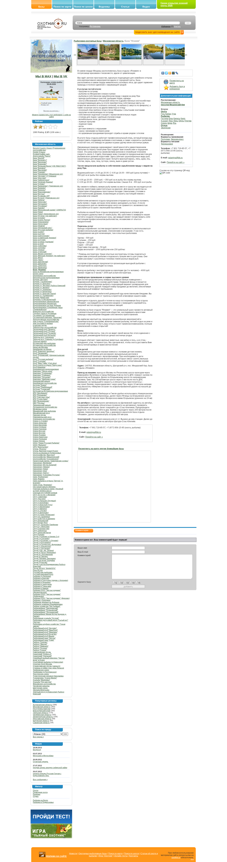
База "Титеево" (39, 248)
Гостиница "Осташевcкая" (44, 315)
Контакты (133, 856)
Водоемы (104, 6)
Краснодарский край (41, 711)
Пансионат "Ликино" (41, 467)
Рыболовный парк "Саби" (43, 640)
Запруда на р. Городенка (43, 337)
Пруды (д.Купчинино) (42, 542)
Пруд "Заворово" (40, 497)
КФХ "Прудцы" (39, 403)
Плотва (187, 121)
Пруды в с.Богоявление (43, 554)
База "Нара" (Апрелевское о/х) (46, 214)
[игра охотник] (51, 838)
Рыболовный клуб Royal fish (45, 634)
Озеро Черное (39, 441)
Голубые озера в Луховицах (45, 313)
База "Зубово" (39, 184)
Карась (176, 118)
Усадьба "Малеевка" (41, 680)
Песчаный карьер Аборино (44, 487)
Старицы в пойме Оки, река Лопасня (48, 668)
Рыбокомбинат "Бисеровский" (45, 608)
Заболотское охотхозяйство (45, 327)
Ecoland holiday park (41, 154)
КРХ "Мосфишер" (40, 393)
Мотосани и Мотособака (43, 756)
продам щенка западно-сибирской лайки (50, 768)
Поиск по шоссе (83, 6)
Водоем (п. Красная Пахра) (44, 293)
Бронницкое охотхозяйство (44, 276)
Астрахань (95, 26)
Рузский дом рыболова (42, 572)
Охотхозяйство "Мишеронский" (46, 457)
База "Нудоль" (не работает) (45, 216)
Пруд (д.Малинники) (41, 507)
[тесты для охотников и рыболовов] (51, 823)
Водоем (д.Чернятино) (42, 291)
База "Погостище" (40, 224)
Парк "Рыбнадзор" (40, 477)
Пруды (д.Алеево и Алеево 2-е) (46, 536)
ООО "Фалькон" (39, 445)
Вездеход (37, 750)
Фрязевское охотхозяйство (44, 684)
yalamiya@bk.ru (93, 432)
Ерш (171, 118)
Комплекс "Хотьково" (42, 377)
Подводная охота (40, 792)
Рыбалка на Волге (40, 800)
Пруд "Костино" (39, 499)
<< (75, 54)
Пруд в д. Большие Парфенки (45, 525)
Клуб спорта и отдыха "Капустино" (47, 365)
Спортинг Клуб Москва (42, 664)
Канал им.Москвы (40, 347)
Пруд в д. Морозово (41, 527)
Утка (174, 114)
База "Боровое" (39, 168)
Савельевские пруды (42, 652)
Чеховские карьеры (41, 686)
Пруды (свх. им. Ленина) (43, 550)
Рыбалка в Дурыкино (42, 582)
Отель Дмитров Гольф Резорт (45, 451)
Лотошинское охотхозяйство (45, 407)
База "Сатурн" (39, 234)
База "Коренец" (39, 190)
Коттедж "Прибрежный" (42, 387)
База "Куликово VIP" (41, 196)
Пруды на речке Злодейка (44, 560)
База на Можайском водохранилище (48, 272)
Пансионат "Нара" (40, 469)
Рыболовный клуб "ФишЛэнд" (45, 630)
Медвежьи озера (40, 409)
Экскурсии (165, 128)
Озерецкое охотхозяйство (44, 419)
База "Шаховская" (40, 262)
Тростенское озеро (41, 674)
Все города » (38, 737)
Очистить (177, 26)
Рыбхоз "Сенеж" (40, 650)
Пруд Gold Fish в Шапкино (44, 519)
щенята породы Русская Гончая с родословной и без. (47, 775)
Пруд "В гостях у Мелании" (44, 495)
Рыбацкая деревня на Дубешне (46, 602)
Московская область (41, 707)
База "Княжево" (39, 188)
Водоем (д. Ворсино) (41, 284)
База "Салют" (38, 232)
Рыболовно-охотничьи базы (88, 41)
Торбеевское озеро (41, 670)
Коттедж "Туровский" (41, 389)
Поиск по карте (62, 6)
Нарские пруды (39, 415)
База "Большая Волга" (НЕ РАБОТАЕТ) (49, 166)
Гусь (163, 114)
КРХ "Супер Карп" (40, 399)
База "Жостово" (39, 178)
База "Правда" (39, 226)
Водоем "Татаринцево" (42, 282)
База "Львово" (39, 208)
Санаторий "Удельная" (42, 656)
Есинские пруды (40, 325)
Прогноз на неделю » (51, 111)
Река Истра (38, 570)
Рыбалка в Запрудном (42, 584)
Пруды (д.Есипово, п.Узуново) (45, 540)
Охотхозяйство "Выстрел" (44, 455)
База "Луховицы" (40, 206)
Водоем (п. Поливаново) (43, 295)
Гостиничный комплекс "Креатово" (47, 317)
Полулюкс (165, 139)
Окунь (181, 121)
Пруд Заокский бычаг (42, 533)
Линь (175, 121)
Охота (35, 790)
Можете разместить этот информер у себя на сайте (51, 116)
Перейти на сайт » (94, 437)
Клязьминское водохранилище (46, 369)
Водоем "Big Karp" (40, 280)
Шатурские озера (40, 688)
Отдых (36, 796)
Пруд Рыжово (38, 534)
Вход (192, 859)
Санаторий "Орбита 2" (42, 654)
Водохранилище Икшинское (45, 303)
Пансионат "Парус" (41, 473)
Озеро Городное (40, 429)
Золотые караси (40, 341)
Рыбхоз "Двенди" (40, 644)
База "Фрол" (38, 258)
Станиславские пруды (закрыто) (46, 666)
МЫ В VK (60, 76)
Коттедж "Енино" (40, 385)
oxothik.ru (175, 857)
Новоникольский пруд (42, 417)
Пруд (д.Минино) (40, 509)
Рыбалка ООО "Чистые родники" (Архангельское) (47, 591)
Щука (170, 123)
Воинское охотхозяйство (43, 311)
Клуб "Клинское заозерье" (44, 351)
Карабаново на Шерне (42, 349)
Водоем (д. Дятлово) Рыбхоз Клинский (49, 286)
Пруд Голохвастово (41, 529)
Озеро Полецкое (40, 439)
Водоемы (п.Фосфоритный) (44, 299)
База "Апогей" (39, 158)
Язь (174, 123)
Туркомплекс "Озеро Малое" (45, 678)
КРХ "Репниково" (40, 395)
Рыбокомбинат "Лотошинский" (45, 612)
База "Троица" (39, 250)
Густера (164, 118)
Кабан (168, 114)
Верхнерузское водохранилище (46, 278)
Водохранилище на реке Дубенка (47, 305)
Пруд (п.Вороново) (41, 513)
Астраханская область (42, 705)
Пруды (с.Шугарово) (41, 548)
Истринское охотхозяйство (44, 345)
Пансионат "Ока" (40, 471)
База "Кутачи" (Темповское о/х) (46, 198)
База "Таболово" (40, 246)
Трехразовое (167, 144)
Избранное (165, 26)
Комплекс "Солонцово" (42, 373)
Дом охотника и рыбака (43, 323)
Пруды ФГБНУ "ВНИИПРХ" (44, 568)
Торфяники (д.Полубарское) (45, 672)
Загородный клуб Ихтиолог (44, 335)
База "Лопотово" (40, 202)
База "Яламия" (39, 270)
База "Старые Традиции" (43, 242)
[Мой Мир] (173, 73)
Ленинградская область (43, 717)
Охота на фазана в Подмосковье (47, 453)
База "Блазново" (40, 164)
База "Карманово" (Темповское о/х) (48, 186)
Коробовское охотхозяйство (45, 383)
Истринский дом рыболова (44, 343)
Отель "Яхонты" (40, 449)
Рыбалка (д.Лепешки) (42, 576)
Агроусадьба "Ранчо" (42, 156)
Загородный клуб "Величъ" (44, 329)
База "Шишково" (40, 264)
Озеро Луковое (39, 435)
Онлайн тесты (121, 856)
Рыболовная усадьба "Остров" (46, 618)
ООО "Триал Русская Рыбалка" (46, 443)
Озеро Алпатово (40, 423)
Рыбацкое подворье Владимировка (47, 604)
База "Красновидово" (42, 192)
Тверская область (40, 713)
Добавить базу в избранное (177, 87)
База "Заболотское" (41, 180)
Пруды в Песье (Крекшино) (44, 552)
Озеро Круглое (39, 431)
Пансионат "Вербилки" (42, 463)
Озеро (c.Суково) (40, 421)
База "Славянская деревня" (44, 238)
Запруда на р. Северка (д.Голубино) (48, 339)
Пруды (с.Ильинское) (42, 546)
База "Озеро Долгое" (41, 220)
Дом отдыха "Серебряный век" (46, 321)
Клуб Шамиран (39, 367)
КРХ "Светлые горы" (41, 397)
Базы (41, 6)
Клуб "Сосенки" (39, 361)
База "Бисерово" (40, 162)
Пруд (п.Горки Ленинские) (44, 515)
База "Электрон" (40, 266)
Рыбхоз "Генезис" (40, 642)
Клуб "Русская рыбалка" (43, 359)
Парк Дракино (39, 479)
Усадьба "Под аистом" (42, 682)
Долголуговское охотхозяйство (46, 319)
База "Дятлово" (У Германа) (44, 176)
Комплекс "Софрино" (42, 375)
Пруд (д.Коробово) (41, 503)
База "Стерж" (38, 244)
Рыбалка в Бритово (41, 578)
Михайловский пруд (41, 413)
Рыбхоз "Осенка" (40, 648)
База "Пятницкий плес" (42, 228)
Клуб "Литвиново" (40, 353)
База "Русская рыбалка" (43, 230)
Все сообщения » (40, 779)
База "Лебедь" (39, 200)
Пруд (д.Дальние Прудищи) (44, 501)
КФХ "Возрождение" (41, 401)
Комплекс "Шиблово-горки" (44, 379)
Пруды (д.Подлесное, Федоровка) (47, 544)
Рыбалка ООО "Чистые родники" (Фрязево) (51, 598)
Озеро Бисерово (40, 425)
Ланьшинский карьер (42, 405)
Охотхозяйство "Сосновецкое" (46, 459)
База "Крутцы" (39, 194)
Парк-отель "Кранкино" (42, 485)
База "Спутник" (39, 240)
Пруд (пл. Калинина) (41, 517)
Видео (146, 6)
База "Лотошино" (40, 204)
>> (186, 54)
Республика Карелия (41, 709)
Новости (73, 853)
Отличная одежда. (40, 762)
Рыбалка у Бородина (41, 600)
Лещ (171, 121)
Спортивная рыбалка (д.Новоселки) (48, 662)
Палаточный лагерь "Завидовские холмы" (50, 461)
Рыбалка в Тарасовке (42, 586)
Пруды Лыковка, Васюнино (44, 558)
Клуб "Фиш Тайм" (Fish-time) (45, 363)
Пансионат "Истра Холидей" (45, 465)
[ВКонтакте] (163, 73)
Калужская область (41, 721)
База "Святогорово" (41, 236)
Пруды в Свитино (40, 556)
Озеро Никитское (40, 437)
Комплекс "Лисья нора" (43, 371)
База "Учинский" (40, 252)
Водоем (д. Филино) (41, 287)
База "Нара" (38, 212)
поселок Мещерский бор (173, 105)
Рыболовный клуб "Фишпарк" (45, 632)
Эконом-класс (177, 139)
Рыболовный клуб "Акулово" (45, 628)
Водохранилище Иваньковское (46, 301)
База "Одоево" (39, 218)
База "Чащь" (38, 260)
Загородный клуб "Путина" (44, 331)
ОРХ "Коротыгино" (40, 447)
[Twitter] (166, 73)
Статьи (125, 6)
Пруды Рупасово (40, 562)
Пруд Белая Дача (40, 523)
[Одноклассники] (170, 73)
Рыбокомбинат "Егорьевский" (45, 610)
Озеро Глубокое (39, 427)
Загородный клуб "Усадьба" (44, 333)
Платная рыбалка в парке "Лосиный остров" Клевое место (48, 490)
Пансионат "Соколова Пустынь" (46, 475)
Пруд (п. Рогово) (40, 511)
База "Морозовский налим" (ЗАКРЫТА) (49, 210)
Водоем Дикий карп (41, 297)
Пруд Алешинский (40, 521)
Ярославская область (42, 719)
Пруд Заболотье (40, 531)
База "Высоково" (40, 170)
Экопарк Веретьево (41, 690)
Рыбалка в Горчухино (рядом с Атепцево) (50, 580)
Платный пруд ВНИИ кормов (45, 493)
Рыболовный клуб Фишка (43, 636)
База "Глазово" (39, 172)
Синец (164, 123)
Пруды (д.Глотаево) (41, 538)
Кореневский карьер (41, 381)
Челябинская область (42, 715)
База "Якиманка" (40, 268)
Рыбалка (36, 794)
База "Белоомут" (40, 160)
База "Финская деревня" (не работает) (49, 256)
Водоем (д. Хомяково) (42, 289)
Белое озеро (38, 274)
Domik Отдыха (39, 152)
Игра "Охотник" (106, 856)
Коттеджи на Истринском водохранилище (50, 391)
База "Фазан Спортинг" (42, 254)
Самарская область (41, 723)
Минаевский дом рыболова (44, 411)
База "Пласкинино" (41, 222)
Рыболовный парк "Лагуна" (44, 638)
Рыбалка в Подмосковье (43, 802)
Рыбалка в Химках (41, 588)
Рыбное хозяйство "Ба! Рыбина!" (46, 606)
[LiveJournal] (177, 73)
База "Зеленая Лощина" (43, 182)
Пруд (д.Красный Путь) (43, 505)
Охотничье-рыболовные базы (93, 853)
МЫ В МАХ (43, 76)
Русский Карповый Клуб (43, 574)
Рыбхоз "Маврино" (41, 646)
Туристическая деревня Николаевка (48, 676)
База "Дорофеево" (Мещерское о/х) (48, 174)
